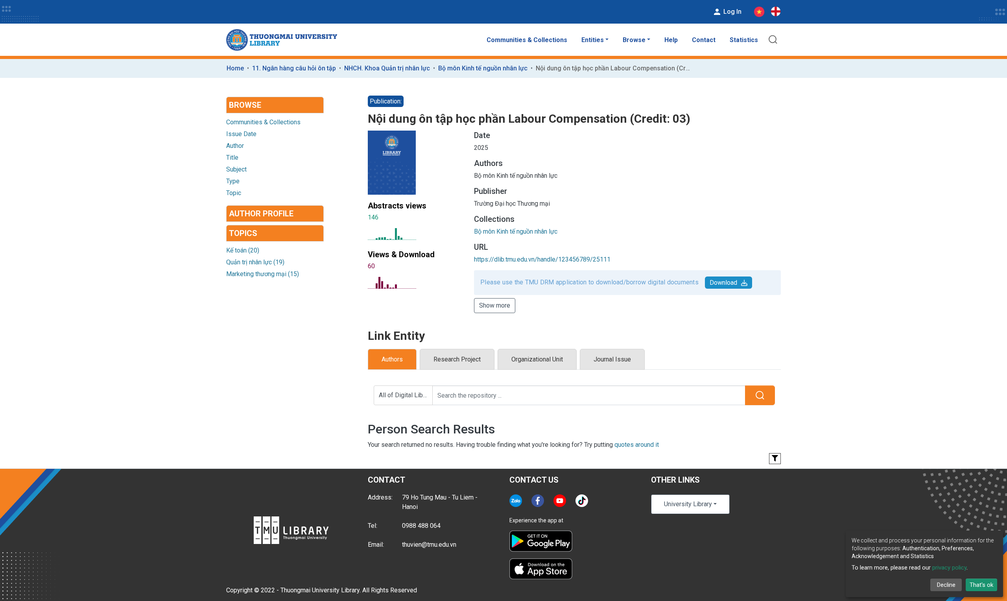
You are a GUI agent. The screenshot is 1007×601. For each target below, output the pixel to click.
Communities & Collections (527, 40)
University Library (688, 504)
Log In (731, 11)
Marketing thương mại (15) (262, 274)
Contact (704, 40)
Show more (494, 305)
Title (232, 157)
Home (235, 68)
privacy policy (949, 567)
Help (671, 40)
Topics (243, 233)
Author (235, 145)
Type (233, 181)
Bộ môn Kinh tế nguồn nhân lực (482, 68)
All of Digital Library (406, 395)
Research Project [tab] (457, 359)
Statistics (744, 40)
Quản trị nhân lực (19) (255, 262)
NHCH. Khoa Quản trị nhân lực (387, 68)
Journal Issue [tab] (612, 359)
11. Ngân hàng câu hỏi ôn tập (294, 68)
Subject (236, 169)
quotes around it (636, 444)
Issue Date (241, 134)
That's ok (981, 584)
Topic (233, 193)
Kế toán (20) (242, 250)
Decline (946, 584)
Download (723, 282)
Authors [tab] (392, 359)
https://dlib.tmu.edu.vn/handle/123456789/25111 (542, 259)
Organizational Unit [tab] (537, 359)
